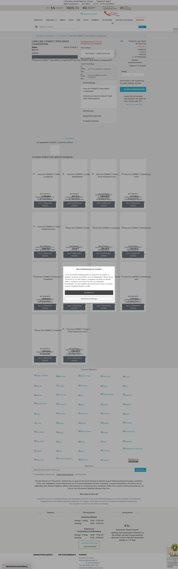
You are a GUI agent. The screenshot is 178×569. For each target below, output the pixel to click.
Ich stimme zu (89, 292)
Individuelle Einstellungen (89, 299)
